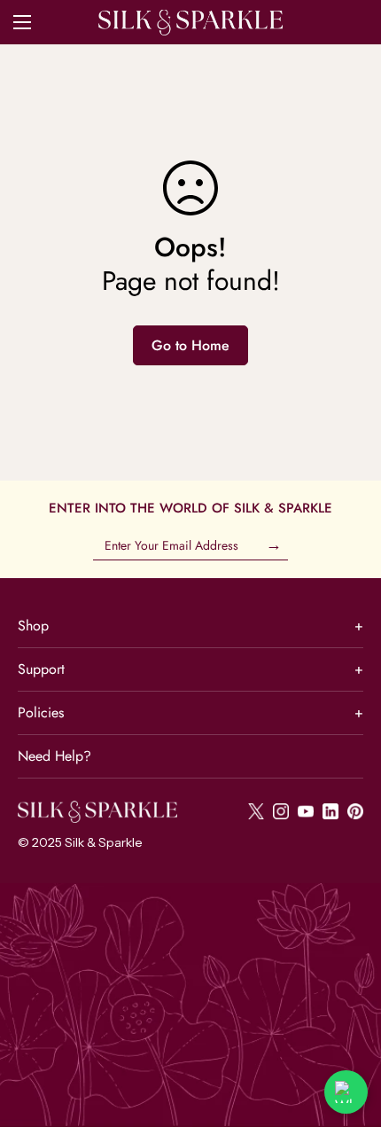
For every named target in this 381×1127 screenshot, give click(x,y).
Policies (190, 712)
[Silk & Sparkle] (190, 22)
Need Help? (54, 756)
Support (190, 669)
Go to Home (190, 345)
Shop (190, 625)
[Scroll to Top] (349, 1033)
